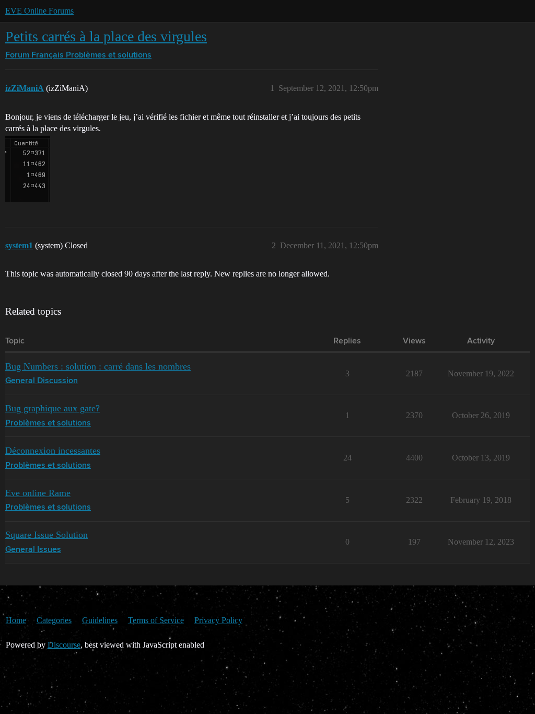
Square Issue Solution (46, 534)
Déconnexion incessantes (52, 450)
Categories (54, 620)
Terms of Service (156, 620)
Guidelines (100, 620)
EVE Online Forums (39, 10)
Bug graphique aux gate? (52, 408)
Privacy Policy (218, 620)
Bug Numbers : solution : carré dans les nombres (98, 366)
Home (16, 620)
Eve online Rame (38, 493)
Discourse (64, 644)
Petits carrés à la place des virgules (106, 36)
